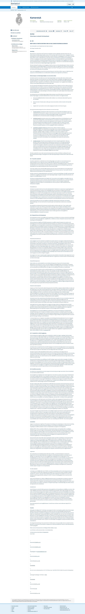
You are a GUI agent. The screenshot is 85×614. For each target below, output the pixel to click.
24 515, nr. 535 (37, 560)
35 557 (56, 471)
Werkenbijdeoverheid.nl (64, 610)
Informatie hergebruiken (32, 606)
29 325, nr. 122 (37, 593)
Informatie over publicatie (15, 32)
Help (12, 610)
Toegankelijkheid (31, 608)
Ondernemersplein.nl (64, 608)
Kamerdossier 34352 (16, 40)
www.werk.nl (46, 330)
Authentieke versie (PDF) (41, 31)
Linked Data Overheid (48, 607)
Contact (13, 607)
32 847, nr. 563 (47, 416)
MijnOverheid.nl (63, 606)
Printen (65, 31)
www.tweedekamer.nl (41, 551)
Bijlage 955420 (15, 45)
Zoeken (13, 611)
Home (19, 7)
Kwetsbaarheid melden (32, 611)
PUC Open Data (47, 608)
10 (56, 323)
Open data (46, 606)
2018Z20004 (32, 579)
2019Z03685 (32, 565)
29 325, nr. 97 (36, 556)
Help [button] (72, 7)
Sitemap (29, 610)
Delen (71, 31)
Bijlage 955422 (15, 50)
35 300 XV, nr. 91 (37, 542)
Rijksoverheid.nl (63, 607)
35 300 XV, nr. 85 (37, 547)
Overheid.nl (14, 8)
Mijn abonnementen (35, 7)
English (13, 608)
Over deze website (15, 606)
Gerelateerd (58, 31)
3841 (46, 574)
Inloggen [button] (69, 4)
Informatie (51, 31)
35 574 (35, 588)
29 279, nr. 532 (37, 584)
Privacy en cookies (31, 607)
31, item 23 (37, 59)
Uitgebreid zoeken (25, 7)
